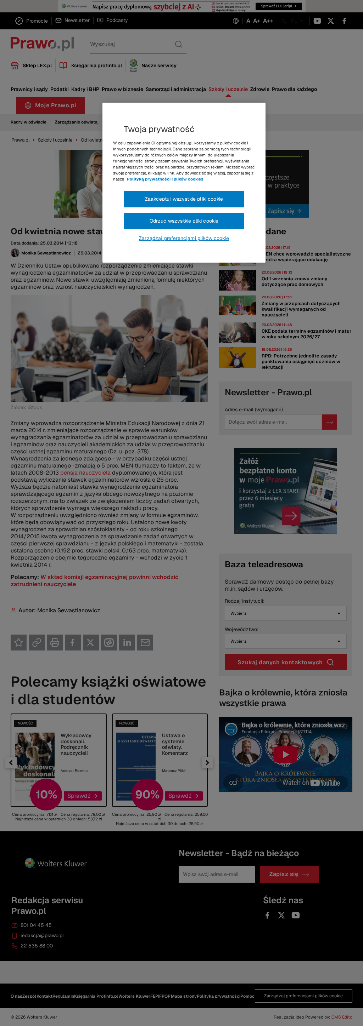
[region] (184, 183)
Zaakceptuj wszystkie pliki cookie (184, 199)
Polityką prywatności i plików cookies (165, 179)
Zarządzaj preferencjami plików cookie (184, 238)
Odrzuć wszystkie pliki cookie (184, 221)
